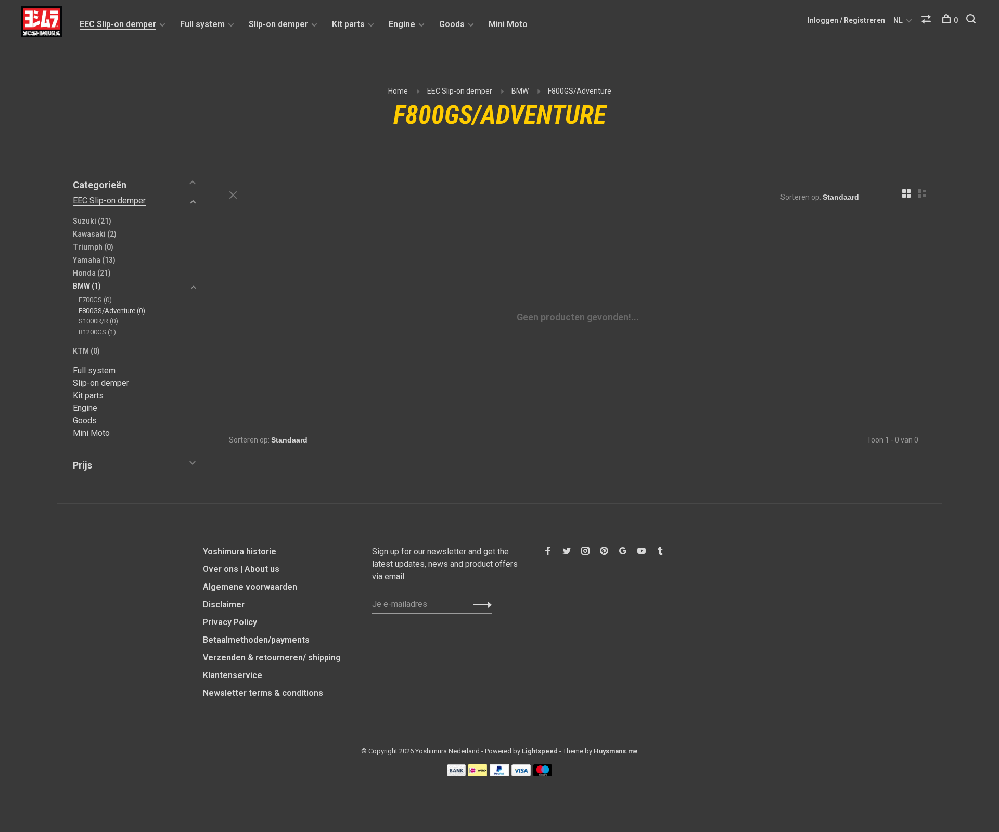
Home (398, 91)
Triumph (93, 247)
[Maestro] (543, 773)
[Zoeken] (972, 20)
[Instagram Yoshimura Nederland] (585, 551)
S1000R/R (98, 321)
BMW (520, 91)
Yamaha (94, 260)
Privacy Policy (230, 622)
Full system (202, 24)
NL (898, 20)
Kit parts (348, 24)
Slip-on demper (278, 24)
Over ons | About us (241, 569)
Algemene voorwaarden (250, 587)
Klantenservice (232, 675)
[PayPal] (499, 773)
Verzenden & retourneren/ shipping (272, 657)
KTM (86, 351)
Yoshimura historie (239, 551)
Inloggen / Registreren (846, 20)
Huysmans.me (616, 751)
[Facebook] (548, 551)
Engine (402, 24)
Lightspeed (540, 751)
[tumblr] (660, 551)
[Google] (623, 551)
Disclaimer (224, 604)
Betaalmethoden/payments (256, 640)
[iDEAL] (477, 773)
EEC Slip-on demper (118, 24)
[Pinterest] (604, 551)
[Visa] (521, 773)
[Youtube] (641, 551)
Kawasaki (95, 234)
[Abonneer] (479, 604)
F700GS (95, 300)
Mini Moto (508, 24)
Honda (92, 273)
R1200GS (97, 332)
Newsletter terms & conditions (263, 693)
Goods (452, 24)
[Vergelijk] (927, 20)
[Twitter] (566, 551)
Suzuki (92, 221)
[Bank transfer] (456, 773)
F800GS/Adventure (579, 91)
